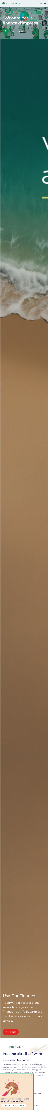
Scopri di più (11, 1032)
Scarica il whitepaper (13, 1105)
